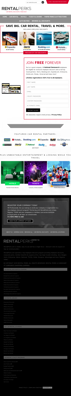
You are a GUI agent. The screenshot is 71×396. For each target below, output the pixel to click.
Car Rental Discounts (41, 232)
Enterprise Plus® (8, 368)
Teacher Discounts (8, 304)
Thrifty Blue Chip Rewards (10, 377)
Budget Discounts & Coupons (11, 275)
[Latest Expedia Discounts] (9, 41)
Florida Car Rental (8, 344)
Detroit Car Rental (8, 353)
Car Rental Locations (57, 232)
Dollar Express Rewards (10, 375)
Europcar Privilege (8, 379)
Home (5, 17)
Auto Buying (24, 21)
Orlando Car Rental (9, 333)
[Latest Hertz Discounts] (27, 41)
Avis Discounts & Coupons (10, 273)
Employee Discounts (9, 302)
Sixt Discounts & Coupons (10, 291)
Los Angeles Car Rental (10, 337)
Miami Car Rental (8, 339)
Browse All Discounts (41, 21)
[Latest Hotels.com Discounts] (61, 41)
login (50, 1)
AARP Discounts (8, 322)
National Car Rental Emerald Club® (13, 370)
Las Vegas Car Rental (9, 335)
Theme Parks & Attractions (55, 17)
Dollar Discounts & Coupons (11, 284)
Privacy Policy (23, 387)
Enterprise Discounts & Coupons (12, 278)
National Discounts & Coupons (12, 282)
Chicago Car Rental (9, 348)
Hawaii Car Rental (8, 342)
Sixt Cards (6, 381)
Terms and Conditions (35, 387)
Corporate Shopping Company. (18, 265)
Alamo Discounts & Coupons (11, 280)
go (43, 2)
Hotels (23, 17)
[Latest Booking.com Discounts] (44, 41)
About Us (9, 232)
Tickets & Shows (35, 17)
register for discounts (60, 1)
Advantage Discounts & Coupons (12, 293)
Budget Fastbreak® (9, 366)
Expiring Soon (18, 232)
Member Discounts (8, 318)
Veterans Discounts (9, 309)
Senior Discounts (8, 320)
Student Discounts (8, 315)
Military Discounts (8, 306)
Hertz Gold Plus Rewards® (10, 361)
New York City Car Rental (10, 330)
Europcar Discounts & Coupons (12, 289)
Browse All (29, 232)
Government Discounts (10, 311)
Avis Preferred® (8, 364)
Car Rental (13, 17)
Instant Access (33, 110)
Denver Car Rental (8, 351)
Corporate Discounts (9, 313)
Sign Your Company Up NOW (20, 221)
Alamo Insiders (7, 373)
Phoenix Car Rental (9, 346)
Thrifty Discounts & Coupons (11, 287)
